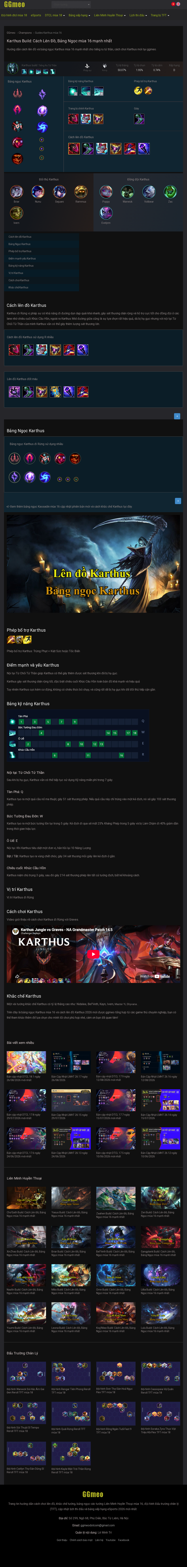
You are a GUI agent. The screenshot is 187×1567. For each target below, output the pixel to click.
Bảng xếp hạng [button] (78, 15)
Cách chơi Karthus (19, 280)
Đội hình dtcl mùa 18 (14, 15)
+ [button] (177, 416)
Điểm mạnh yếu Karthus (22, 258)
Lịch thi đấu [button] (137, 15)
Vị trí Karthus (16, 273)
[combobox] (71, 4)
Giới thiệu (62, 1540)
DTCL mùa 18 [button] (54, 15)
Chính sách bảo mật (81, 1540)
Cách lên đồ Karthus (20, 236)
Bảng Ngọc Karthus (19, 244)
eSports (36, 15)
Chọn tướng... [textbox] (61, 4)
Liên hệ (99, 1540)
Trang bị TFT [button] (159, 15)
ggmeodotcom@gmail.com (98, 1525)
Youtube (111, 1540)
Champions (25, 32)
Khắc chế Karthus (18, 287)
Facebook (123, 1540)
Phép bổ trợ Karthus (20, 251)
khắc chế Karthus (112, 506)
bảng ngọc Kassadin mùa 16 (42, 506)
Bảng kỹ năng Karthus (21, 265)
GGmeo (11, 32)
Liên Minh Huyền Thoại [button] (109, 15)
